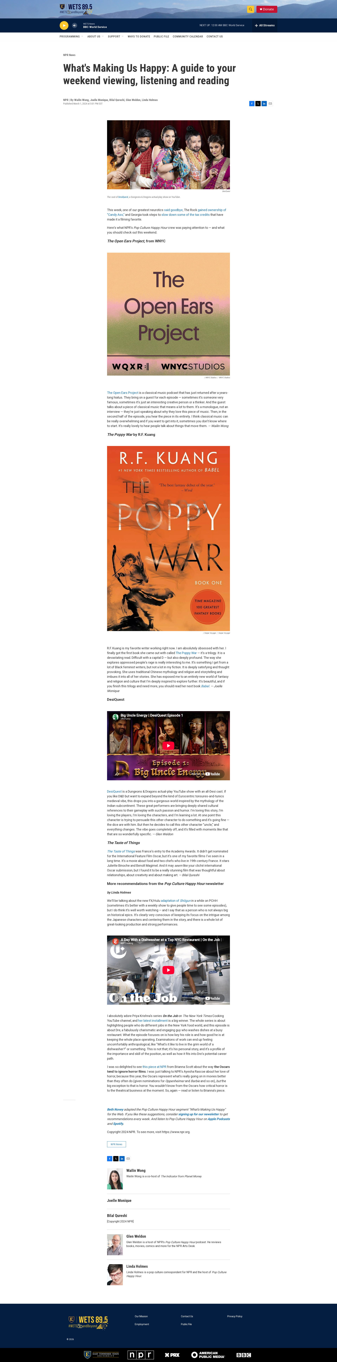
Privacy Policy (234, 1316)
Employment (142, 1324)
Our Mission (141, 1316)
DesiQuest (123, 197)
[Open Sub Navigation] (82, 36)
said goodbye (173, 210)
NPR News (69, 55)
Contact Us (215, 36)
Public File (161, 36)
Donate (268, 9)
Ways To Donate (139, 36)
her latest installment (153, 1020)
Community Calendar (188, 36)
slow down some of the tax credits (185, 214)
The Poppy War (186, 653)
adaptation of (176, 900)
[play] (64, 26)
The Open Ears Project (122, 393)
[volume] (75, 25)
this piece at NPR (154, 1067)
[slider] (80, 25)
